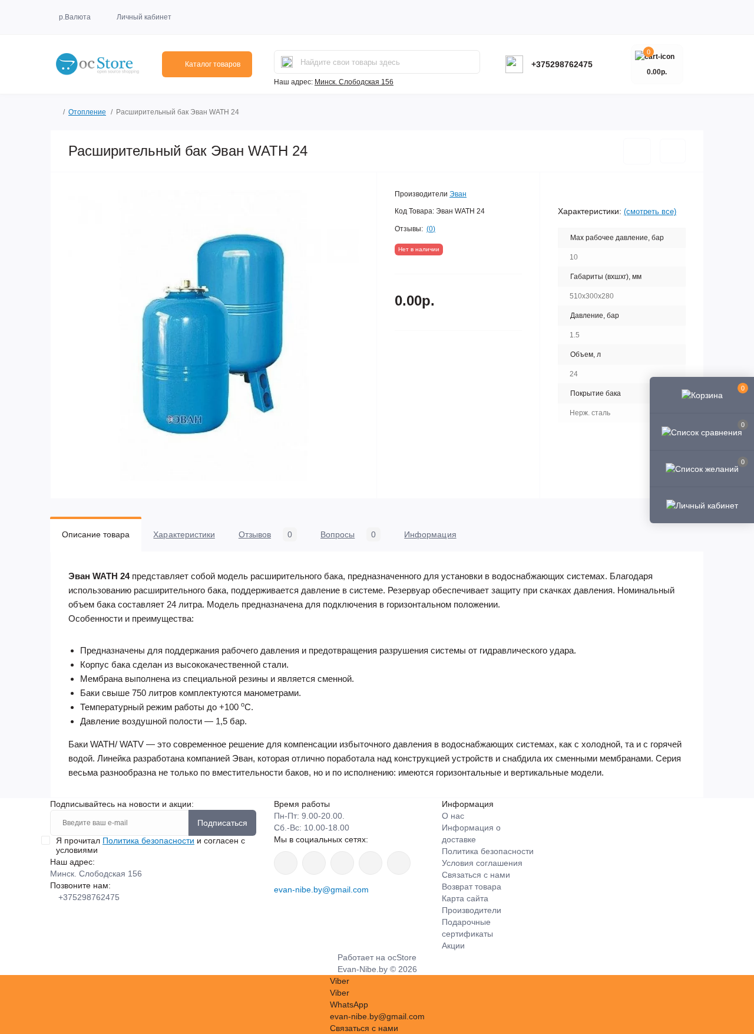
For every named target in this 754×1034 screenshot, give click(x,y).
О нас (453, 815)
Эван (458, 194)
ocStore (402, 957)
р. (75, 17)
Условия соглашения (482, 863)
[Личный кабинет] (702, 505)
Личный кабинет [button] (144, 17)
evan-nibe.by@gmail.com (321, 889)
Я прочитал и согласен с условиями (150, 845)
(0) (430, 229)
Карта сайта (465, 898)
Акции (453, 945)
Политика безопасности (148, 840)
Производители (471, 910)
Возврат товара (471, 886)
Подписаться (222, 823)
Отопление (87, 112)
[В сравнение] (673, 151)
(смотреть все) (650, 211)
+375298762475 (562, 64)
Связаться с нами (476, 874)
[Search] (287, 62)
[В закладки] (637, 151)
